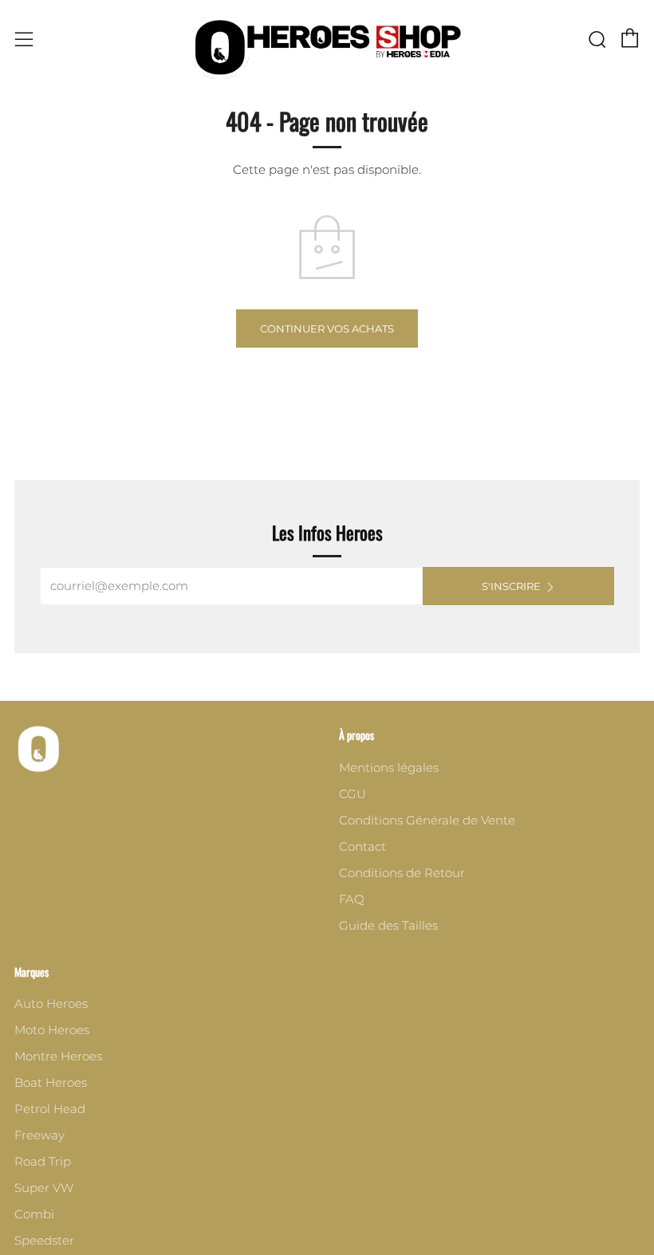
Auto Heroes (51, 1003)
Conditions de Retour (402, 872)
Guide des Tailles (388, 925)
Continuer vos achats (327, 328)
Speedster (44, 1240)
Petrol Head (49, 1108)
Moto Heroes (51, 1029)
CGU (352, 793)
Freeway (39, 1135)
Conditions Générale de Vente (427, 820)
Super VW (43, 1187)
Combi (34, 1214)
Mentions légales (389, 767)
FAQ (351, 899)
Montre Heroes (58, 1056)
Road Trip (42, 1161)
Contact (362, 846)
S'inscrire (511, 586)
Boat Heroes (50, 1082)
